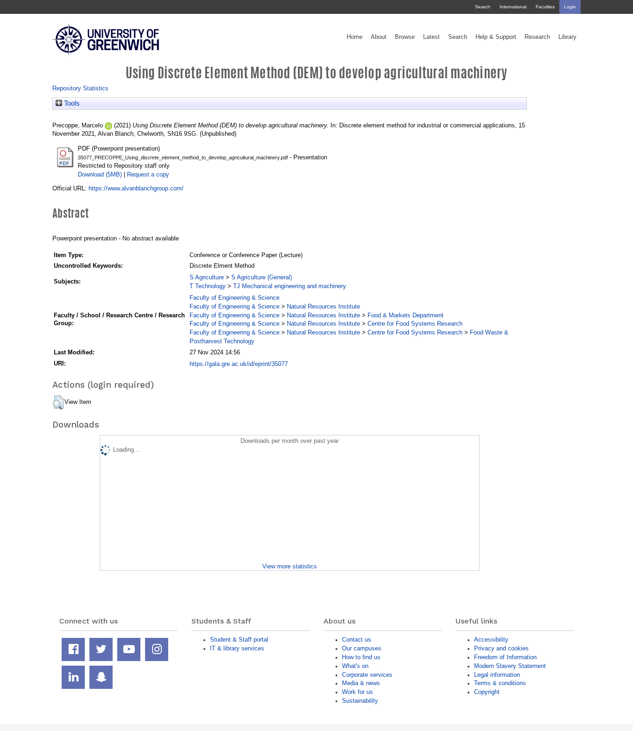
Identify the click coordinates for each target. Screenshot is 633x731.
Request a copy (148, 174)
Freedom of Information (505, 657)
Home (354, 37)
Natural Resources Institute (323, 306)
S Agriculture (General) (261, 277)
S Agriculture (207, 277)
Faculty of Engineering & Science (234, 297)
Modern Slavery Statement (510, 665)
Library (567, 37)
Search (482, 6)
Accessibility (491, 639)
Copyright (487, 691)
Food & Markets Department (405, 315)
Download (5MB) (100, 174)
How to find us (361, 657)
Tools (71, 103)
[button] (58, 403)
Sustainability (360, 700)
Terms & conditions (500, 683)
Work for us (357, 691)
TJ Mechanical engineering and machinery (289, 286)
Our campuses (361, 648)
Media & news (361, 683)
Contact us (356, 639)
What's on (355, 665)
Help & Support (495, 37)
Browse (405, 37)
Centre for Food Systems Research (414, 323)
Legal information (497, 674)
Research (537, 37)
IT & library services (237, 648)
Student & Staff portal (239, 639)
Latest (431, 37)
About (378, 37)
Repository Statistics (80, 88)
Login (570, 6)
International (513, 6)
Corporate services (367, 674)
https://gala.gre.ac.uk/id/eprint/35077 (239, 363)
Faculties (545, 6)
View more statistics (289, 566)
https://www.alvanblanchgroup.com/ (136, 188)
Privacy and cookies (501, 648)
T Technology (208, 286)
